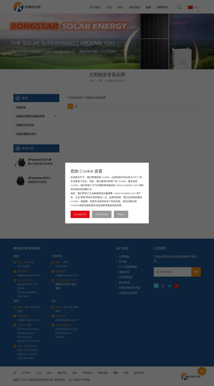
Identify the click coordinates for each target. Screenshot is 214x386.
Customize (102, 214)
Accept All (80, 214)
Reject (121, 214)
